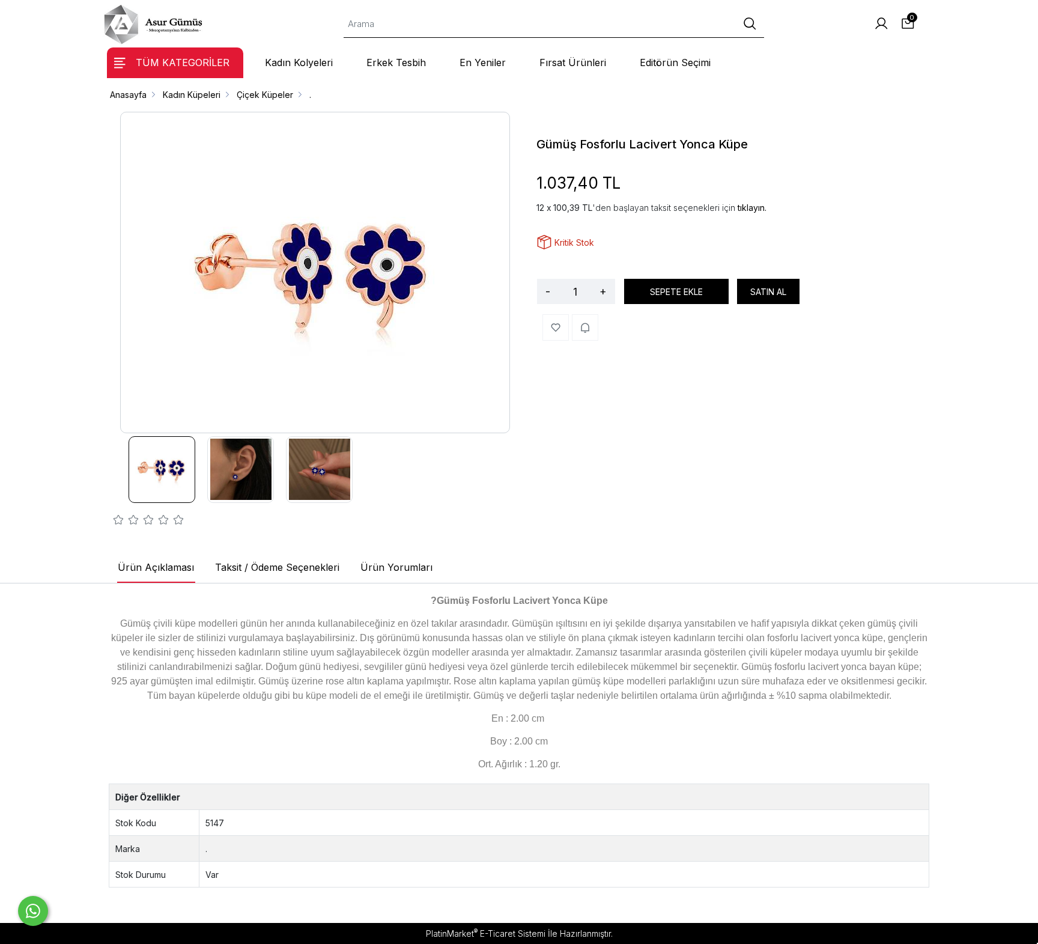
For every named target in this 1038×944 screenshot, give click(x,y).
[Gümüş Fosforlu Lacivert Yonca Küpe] (315, 272)
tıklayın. (752, 208)
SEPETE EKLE (676, 292)
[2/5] (126, 521)
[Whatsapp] (33, 911)
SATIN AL (768, 292)
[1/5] (118, 521)
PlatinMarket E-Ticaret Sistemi (485, 933)
